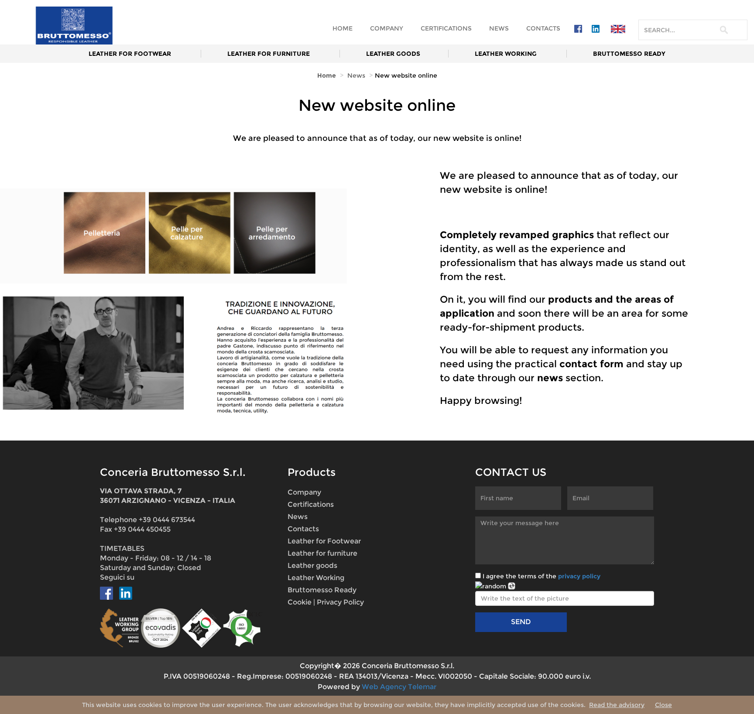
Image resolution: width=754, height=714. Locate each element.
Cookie (300, 602)
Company (386, 28)
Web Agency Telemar (399, 687)
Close (663, 705)
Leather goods (393, 54)
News (499, 28)
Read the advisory (616, 705)
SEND (521, 622)
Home (342, 28)
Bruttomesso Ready (629, 54)
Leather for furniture (269, 54)
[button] (618, 29)
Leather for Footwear (130, 54)
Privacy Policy (340, 602)
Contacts (543, 28)
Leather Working (506, 54)
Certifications (446, 28)
